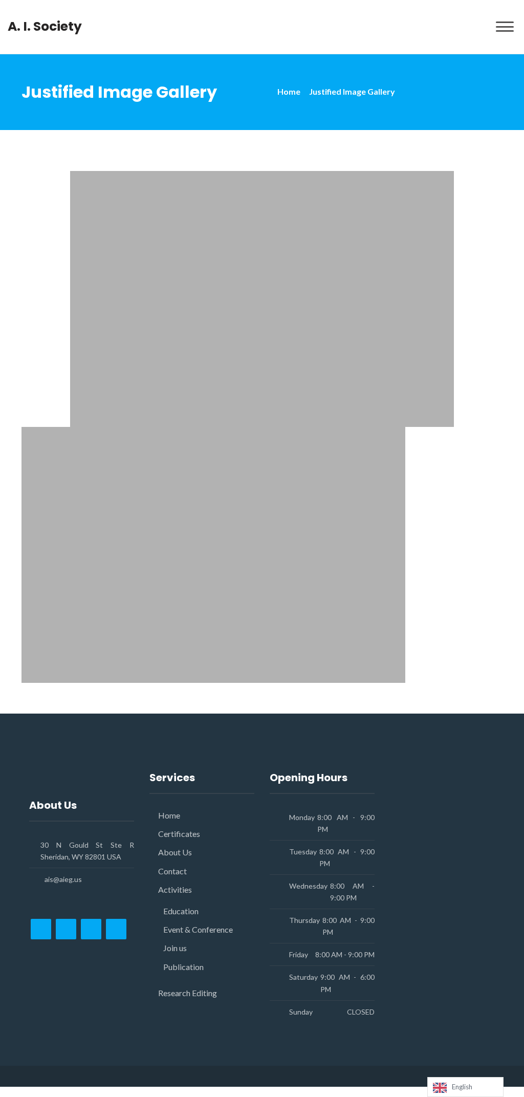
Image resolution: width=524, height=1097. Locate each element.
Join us (175, 948)
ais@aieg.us (63, 879)
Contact (172, 871)
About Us (175, 852)
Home (288, 91)
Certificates (179, 833)
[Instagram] (91, 929)
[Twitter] (66, 929)
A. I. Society (45, 26)
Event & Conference (198, 929)
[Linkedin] (116, 929)
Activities (175, 889)
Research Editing (187, 993)
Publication (183, 967)
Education (181, 911)
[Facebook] (41, 929)
